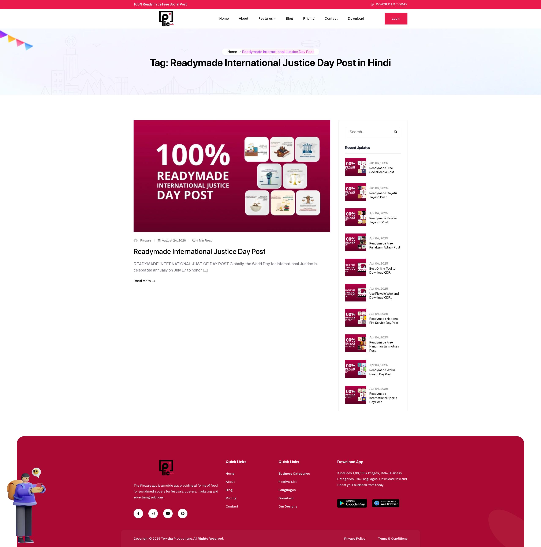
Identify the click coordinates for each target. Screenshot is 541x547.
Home (224, 18)
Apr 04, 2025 (378, 213)
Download (356, 18)
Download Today (391, 4)
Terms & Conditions (392, 538)
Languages (287, 490)
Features (265, 18)
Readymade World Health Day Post (382, 372)
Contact (331, 18)
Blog (289, 18)
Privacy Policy (354, 538)
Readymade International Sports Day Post (383, 398)
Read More (142, 281)
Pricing (308, 18)
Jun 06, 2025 (378, 163)
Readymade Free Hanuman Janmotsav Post (384, 347)
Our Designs (288, 506)
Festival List (288, 481)
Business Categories (294, 473)
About (243, 18)
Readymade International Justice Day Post (199, 251)
